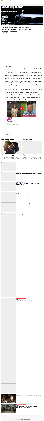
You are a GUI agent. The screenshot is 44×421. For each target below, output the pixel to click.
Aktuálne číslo (12, 417)
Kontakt (17, 417)
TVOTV (8, 122)
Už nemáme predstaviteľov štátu (13, 124)
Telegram (32, 417)
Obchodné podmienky (26, 417)
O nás (20, 417)
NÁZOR (3, 154)
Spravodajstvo (21, 182)
